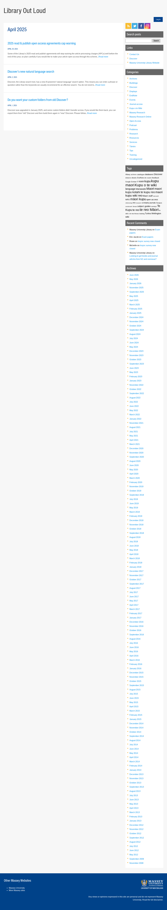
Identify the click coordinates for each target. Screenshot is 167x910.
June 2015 (134, 698)
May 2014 (133, 753)
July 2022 (133, 402)
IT (137, 182)
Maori (150, 188)
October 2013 (135, 783)
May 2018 (133, 550)
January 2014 (135, 770)
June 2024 (134, 343)
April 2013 (133, 808)
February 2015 (135, 715)
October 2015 (135, 681)
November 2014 (136, 728)
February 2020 (135, 482)
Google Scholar (130, 182)
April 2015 (133, 706)
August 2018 (134, 537)
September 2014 (136, 736)
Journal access (136, 104)
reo (134, 203)
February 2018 (135, 563)
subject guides (144, 206)
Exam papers (147, 237)
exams (149, 178)
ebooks (134, 178)
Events (132, 100)
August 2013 (134, 791)
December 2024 (136, 317)
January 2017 (135, 618)
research (138, 203)
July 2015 (133, 694)
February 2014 (135, 766)
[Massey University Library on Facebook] (141, 28)
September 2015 (136, 685)
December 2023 (136, 351)
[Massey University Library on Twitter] (135, 28)
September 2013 (136, 787)
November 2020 (136, 453)
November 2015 (136, 677)
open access (152, 199)
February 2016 (135, 664)
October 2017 (135, 580)
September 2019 (136, 495)
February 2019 (135, 516)
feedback (155, 178)
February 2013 (135, 817)
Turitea (148, 213)
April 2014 (133, 757)
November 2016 (136, 626)
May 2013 (133, 804)
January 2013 (135, 821)
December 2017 (136, 571)
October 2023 (135, 359)
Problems (133, 129)
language (130, 189)
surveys (154, 206)
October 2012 (135, 833)
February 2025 (135, 309)
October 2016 (135, 630)
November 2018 (136, 525)
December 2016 (136, 622)
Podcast (133, 125)
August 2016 (134, 639)
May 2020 (133, 470)
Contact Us (134, 54)
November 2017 (136, 575)
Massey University (17, 888)
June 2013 (134, 800)
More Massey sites (17, 890)
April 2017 (133, 605)
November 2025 (136, 288)
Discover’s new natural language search (31, 72)
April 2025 (133, 300)
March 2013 (134, 812)
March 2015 (134, 711)
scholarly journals (149, 203)
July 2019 (133, 499)
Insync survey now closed (149, 241)
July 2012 (133, 846)
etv (145, 178)
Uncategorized (135, 159)
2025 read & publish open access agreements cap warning (42, 43)
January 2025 (135, 313)
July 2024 (133, 338)
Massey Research (137, 113)
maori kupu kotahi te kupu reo (143, 190)
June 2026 (134, 275)
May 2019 (133, 508)
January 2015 (135, 719)
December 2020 (136, 448)
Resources (134, 138)
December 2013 (136, 774)
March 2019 (134, 512)
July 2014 (133, 745)
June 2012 (134, 850)
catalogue (141, 174)
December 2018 (136, 520)
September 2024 (136, 330)
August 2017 (134, 588)
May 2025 (133, 296)
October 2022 (135, 389)
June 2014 (134, 749)
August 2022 (134, 398)
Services (133, 142)
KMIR (141, 181)
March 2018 (134, 558)
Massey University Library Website (144, 63)
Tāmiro (132, 146)
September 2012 (136, 838)
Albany (127, 174)
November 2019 (136, 486)
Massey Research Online (140, 117)
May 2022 (133, 410)
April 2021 (133, 440)
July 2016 (133, 643)
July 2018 (133, 541)
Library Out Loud (25, 10)
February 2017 (135, 613)
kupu (147, 181)
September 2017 (136, 584)
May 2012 (133, 855)
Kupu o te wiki (146, 185)
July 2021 (133, 432)
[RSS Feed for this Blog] (128, 28)
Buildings (133, 83)
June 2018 (134, 546)
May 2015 (133, 702)
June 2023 (134, 368)
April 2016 (133, 656)
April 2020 (133, 474)
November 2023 (136, 355)
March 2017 (134, 609)
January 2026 (135, 283)
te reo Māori (149, 210)
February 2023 (135, 376)
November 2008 (136, 863)
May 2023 (133, 372)
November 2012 (136, 829)
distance (128, 178)
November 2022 (136, 385)
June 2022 (134, 406)
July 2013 (133, 795)
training (142, 214)
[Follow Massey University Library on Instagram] (147, 28)
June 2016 (134, 647)
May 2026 (133, 279)
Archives (133, 79)
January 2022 (135, 419)
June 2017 (134, 597)
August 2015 (134, 690)
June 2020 (134, 465)
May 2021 (133, 436)
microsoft (156, 196)
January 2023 (135, 381)
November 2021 (136, 423)
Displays (133, 91)
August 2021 (134, 427)
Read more (103, 57)
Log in (158, 19)
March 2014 (134, 762)
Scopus (159, 203)
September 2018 (136, 533)
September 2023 (136, 364)
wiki (127, 217)
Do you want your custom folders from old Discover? (38, 100)
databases (149, 174)
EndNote (133, 96)
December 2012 (136, 825)
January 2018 (135, 567)
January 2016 (135, 668)
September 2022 (136, 393)
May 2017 (133, 601)
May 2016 (133, 651)
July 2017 (133, 592)
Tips (131, 151)
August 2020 (134, 461)
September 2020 (136, 457)
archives (133, 174)
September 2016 (136, 635)
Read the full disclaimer (152, 900)
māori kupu (138, 199)
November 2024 (136, 321)
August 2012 (134, 842)
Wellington (156, 213)
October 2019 (135, 491)
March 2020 (134, 478)
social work (128, 206)
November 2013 (136, 778)
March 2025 (134, 305)
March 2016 (134, 660)
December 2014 (136, 723)
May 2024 (133, 347)
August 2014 (134, 740)
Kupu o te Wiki (135, 108)
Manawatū (141, 189)
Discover (133, 59)
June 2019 (134, 503)
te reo (136, 209)
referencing (128, 203)
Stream (135, 206)
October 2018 (135, 529)
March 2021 (134, 444)
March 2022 (134, 415)
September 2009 (136, 859)
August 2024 (134, 334)
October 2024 (135, 326)
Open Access (135, 121)
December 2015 (136, 673)
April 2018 (133, 554)
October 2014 (135, 732)
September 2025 (136, 292)
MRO (127, 200)
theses (136, 213)
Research (133, 134)
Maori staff (148, 196)
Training (133, 155)
